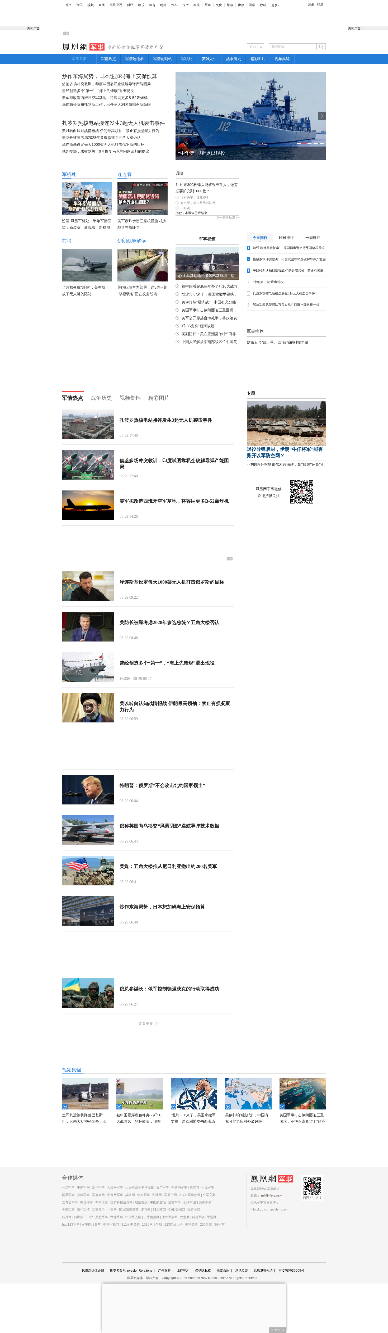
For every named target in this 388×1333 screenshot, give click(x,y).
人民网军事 (115, 1187)
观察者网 (193, 1210)
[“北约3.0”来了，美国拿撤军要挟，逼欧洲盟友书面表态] (194, 1093)
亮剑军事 (205, 1202)
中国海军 (86, 1202)
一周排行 (312, 237)
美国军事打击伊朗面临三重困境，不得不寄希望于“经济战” (302, 1121)
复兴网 (145, 1210)
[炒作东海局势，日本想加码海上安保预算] (88, 911)
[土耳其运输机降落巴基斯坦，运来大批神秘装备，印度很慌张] (85, 1093)
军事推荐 (255, 331)
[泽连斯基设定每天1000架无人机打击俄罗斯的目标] (88, 586)
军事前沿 (98, 1210)
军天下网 (170, 1195)
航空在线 (141, 1202)
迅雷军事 (174, 1202)
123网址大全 (173, 1224)
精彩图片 (257, 59)
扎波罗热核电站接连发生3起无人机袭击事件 (113, 123)
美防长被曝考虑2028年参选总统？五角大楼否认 (101, 137)
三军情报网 (151, 1217)
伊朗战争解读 (131, 240)
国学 (252, 5)
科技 (196, 5)
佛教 (241, 5)
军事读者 (101, 1202)
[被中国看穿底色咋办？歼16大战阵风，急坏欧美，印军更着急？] (139, 1093)
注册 (311, 4)
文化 (219, 5)
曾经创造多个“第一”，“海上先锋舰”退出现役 (98, 91)
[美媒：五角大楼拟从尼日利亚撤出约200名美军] (88, 870)
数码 (263, 5)
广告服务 (164, 1270)
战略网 (130, 1195)
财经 (130, 5)
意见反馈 (241, 1270)
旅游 (230, 5)
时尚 (163, 5)
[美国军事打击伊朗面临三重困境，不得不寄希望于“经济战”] (303, 1093)
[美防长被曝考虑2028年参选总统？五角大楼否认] (88, 627)
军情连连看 (134, 59)
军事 (208, 5)
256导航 (206, 1224)
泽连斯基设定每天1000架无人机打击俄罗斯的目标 (103, 144)
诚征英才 (183, 1270)
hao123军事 (70, 1224)
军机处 (186, 59)
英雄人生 (209, 59)
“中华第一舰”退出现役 (201, 153)
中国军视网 (111, 1224)
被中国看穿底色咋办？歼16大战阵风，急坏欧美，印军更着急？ (138, 1121)
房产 (185, 5)
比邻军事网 (170, 1217)
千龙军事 (207, 1187)
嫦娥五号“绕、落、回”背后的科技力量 (278, 342)
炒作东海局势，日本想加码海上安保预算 (109, 76)
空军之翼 (209, 1195)
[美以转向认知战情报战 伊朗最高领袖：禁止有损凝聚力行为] (88, 707)
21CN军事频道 (189, 1195)
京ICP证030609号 (291, 1270)
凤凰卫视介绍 (263, 1270)
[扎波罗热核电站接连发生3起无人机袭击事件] (88, 424)
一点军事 (68, 1187)
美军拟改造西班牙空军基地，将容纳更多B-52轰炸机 (105, 97)
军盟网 (211, 1217)
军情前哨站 (162, 59)
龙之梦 (185, 1217)
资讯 (79, 5)
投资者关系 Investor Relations (131, 1270)
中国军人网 (133, 1217)
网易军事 (68, 1195)
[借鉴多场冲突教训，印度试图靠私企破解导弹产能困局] (88, 465)
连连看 (124, 174)
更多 (274, 5)
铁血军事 (143, 1195)
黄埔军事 (116, 1217)
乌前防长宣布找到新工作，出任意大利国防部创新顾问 (106, 104)
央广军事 (162, 1187)
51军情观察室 (129, 1210)
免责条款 (223, 1270)
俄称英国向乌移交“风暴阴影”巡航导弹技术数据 (169, 826)
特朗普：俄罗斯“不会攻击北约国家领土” (162, 785)
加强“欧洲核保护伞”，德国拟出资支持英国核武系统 (289, 248)
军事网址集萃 (91, 1224)
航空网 (194, 1187)
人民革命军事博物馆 (139, 1187)
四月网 (67, 1217)
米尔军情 (83, 1210)
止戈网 (112, 1210)
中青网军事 (115, 1195)
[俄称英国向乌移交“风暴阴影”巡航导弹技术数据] (88, 830)
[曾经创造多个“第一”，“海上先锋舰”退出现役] (88, 667)
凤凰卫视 (116, 5)
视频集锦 (282, 59)
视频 (90, 5)
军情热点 (108, 59)
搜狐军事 (83, 1195)
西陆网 (157, 1195)
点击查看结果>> (227, 218)
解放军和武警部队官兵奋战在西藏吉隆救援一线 (286, 305)
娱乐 (141, 5)
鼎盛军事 (101, 1217)
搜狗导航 (191, 1224)
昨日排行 (286, 237)
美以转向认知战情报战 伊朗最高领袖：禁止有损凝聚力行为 (110, 131)
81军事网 (159, 1210)
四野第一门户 (83, 1217)
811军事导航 (130, 1224)
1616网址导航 (152, 1224)
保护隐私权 (203, 1270)
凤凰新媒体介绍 (93, 1270)
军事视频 (207, 239)
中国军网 (83, 1187)
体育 (152, 5)
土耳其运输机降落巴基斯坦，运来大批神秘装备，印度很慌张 (84, 1121)
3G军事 (219, 1224)
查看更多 (145, 1023)
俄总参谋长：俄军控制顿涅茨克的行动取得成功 (169, 988)
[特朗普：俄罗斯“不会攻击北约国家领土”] (88, 789)
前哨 (67, 240)
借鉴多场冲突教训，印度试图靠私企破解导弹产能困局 (106, 84)
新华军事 (98, 1187)
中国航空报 (158, 1202)
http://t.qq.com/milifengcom (269, 1209)
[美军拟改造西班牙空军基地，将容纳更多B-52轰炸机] (88, 505)
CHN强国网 (176, 1210)
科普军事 (198, 1217)
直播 (101, 5)
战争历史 (233, 59)
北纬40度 (189, 1202)
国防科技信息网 (121, 1202)
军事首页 (79, 59)
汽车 (174, 5)
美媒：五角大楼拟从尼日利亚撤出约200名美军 (168, 866)
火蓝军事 (68, 1210)
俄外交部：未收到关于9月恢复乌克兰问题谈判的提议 (105, 151)
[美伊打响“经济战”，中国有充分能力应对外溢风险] (248, 1093)
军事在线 (98, 1195)
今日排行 (260, 237)
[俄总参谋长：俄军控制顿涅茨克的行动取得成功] (88, 993)
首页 (68, 5)
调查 (180, 173)
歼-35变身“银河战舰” (199, 326)
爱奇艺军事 (70, 1202)
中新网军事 (179, 1187)
